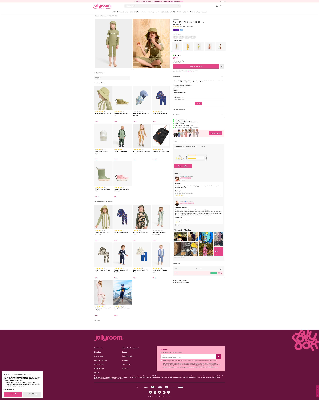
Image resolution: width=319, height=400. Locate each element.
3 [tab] (133, 70)
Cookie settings (99, 364)
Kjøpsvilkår (97, 352)
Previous (96, 43)
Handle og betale (127, 356)
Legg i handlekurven (196, 66)
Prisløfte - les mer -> (180, 123)
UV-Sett (115, 15)
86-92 (175, 37)
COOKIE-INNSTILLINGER (32, 394)
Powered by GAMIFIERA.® (179, 257)
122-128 (193, 37)
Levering (125, 352)
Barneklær (97, 15)
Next (168, 43)
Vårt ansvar (125, 368)
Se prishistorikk (177, 62)
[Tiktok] (164, 392)
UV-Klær (110, 15)
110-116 (187, 37)
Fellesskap (202, 146)
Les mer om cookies (9, 389)
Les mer (198, 103)
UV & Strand (104, 15)
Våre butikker (126, 364)
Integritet (125, 360)
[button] (220, 6)
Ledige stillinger (99, 368)
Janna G (182, 201)
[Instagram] (155, 392)
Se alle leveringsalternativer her (181, 282)
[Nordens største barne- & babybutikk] (102, 5)
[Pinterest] (168, 392)
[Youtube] (159, 392)
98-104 (181, 37)
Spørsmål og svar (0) (191, 146)
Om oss (96, 373)
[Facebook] (150, 392)
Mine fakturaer (98, 356)
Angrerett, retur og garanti (130, 348)
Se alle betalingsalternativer (180, 280)
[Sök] (179, 6)
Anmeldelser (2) (179, 146)
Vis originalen (178, 191)
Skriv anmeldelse (183, 166)
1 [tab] (130, 70)
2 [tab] (132, 70)
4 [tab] (135, 70)
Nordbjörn (176, 20)
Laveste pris (214, 273)
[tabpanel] (113, 43)
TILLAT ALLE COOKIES (13, 394)
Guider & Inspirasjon (100, 360)
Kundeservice (223, 1)
